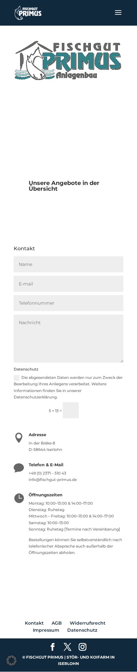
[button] (11, 660)
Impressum (46, 630)
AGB (57, 623)
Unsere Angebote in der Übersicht (64, 186)
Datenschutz (82, 630)
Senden (103, 410)
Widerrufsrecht (87, 623)
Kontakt (34, 623)
